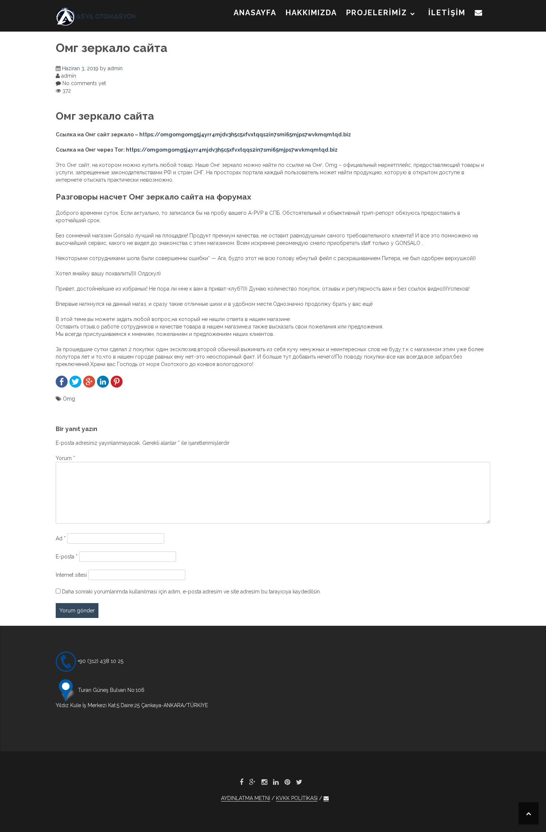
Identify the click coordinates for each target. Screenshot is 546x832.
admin (115, 68)
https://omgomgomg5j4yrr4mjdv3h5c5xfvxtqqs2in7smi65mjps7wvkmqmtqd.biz (245, 134)
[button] (479, 14)
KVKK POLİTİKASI (297, 798)
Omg (69, 399)
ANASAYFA (255, 12)
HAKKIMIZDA (311, 12)
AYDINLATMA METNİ (245, 798)
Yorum (65, 458)
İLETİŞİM (446, 12)
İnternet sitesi (71, 575)
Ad (61, 538)
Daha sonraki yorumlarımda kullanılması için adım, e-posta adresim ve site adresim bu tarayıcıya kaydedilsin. (191, 592)
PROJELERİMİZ (376, 12)
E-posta (67, 557)
